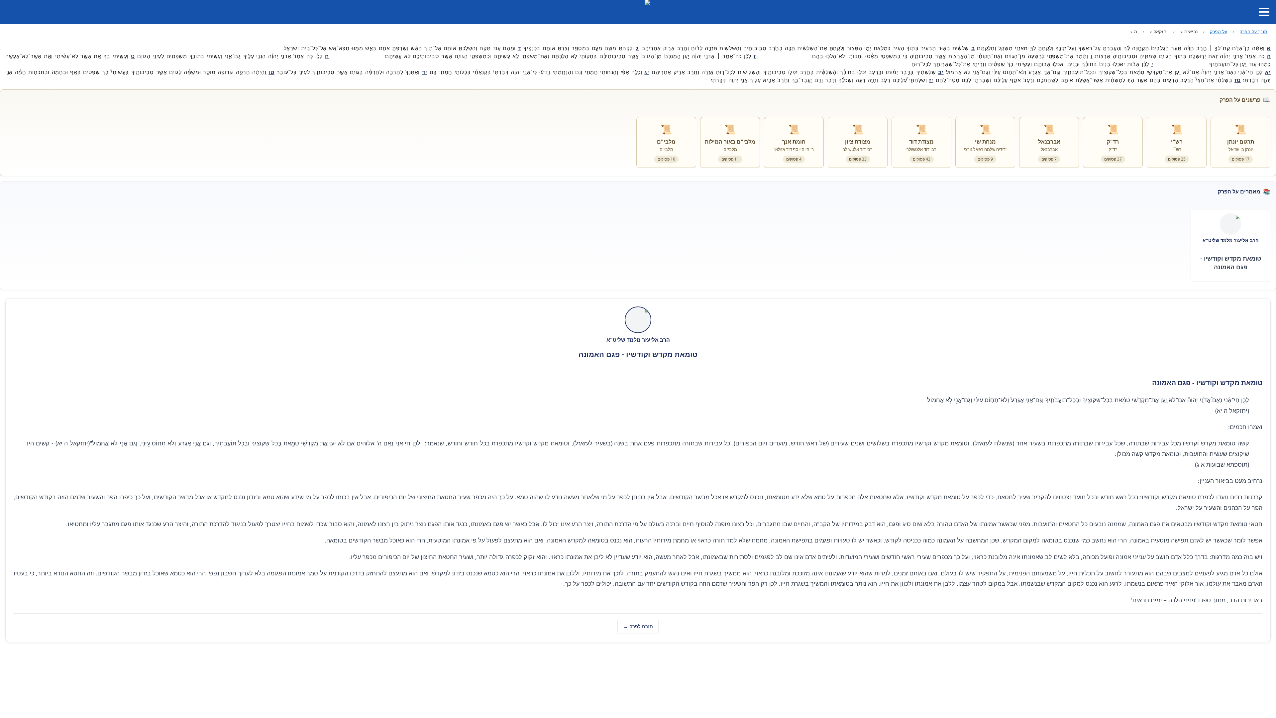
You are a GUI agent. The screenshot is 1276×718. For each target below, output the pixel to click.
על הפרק (1218, 31)
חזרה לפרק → (638, 626)
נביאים (1191, 31)
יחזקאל (1161, 31)
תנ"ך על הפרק (1253, 31)
